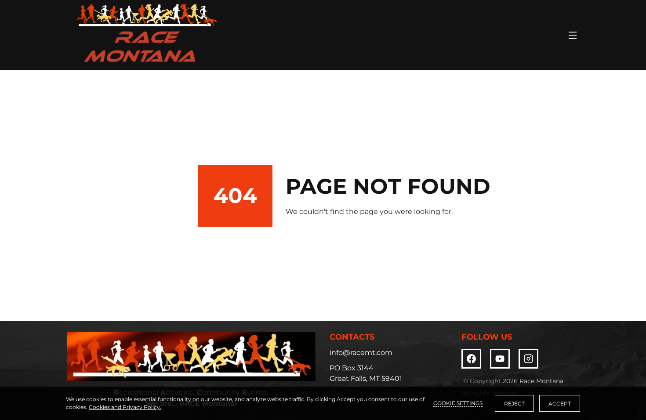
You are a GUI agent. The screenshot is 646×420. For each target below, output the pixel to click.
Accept (559, 403)
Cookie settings (458, 403)
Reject (514, 403)
